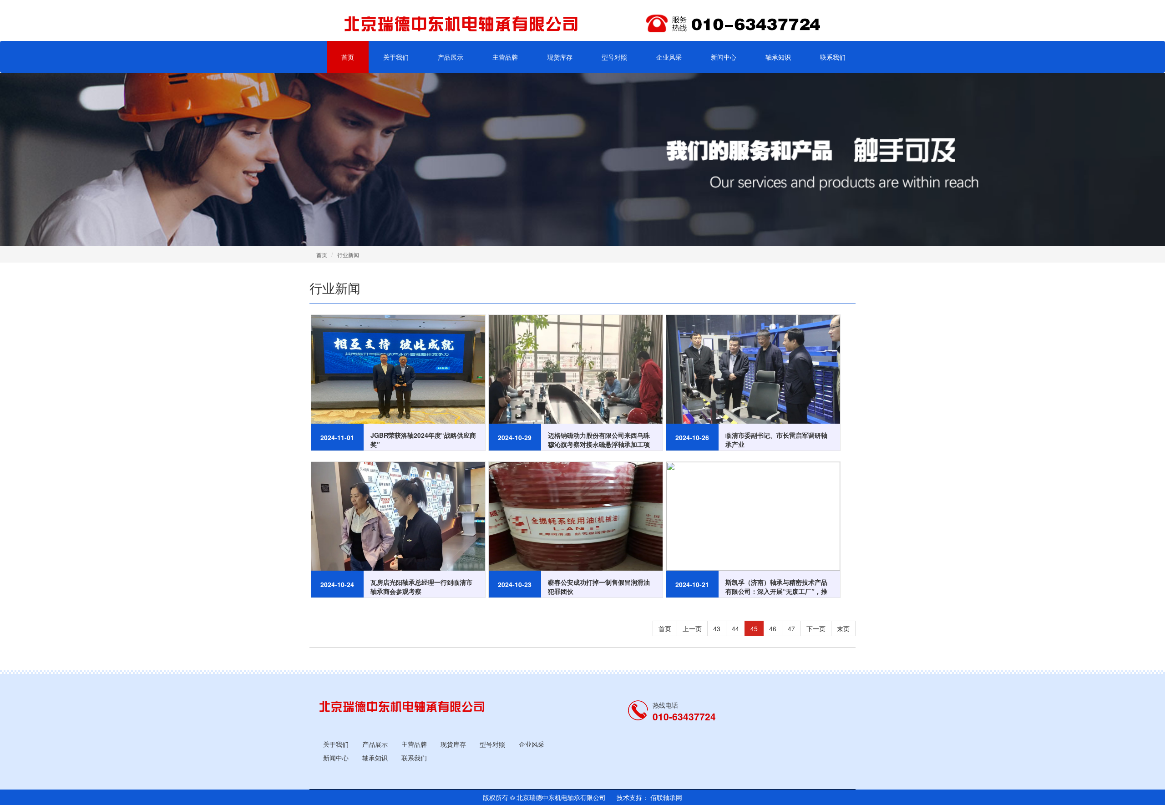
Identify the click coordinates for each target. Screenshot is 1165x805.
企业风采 (669, 56)
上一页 (692, 628)
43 (716, 628)
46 (772, 628)
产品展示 (450, 56)
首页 (347, 56)
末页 (843, 628)
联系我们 (833, 56)
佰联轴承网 (665, 797)
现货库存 (559, 56)
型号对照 (614, 56)
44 (735, 628)
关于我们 (396, 56)
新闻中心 (723, 56)
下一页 (816, 628)
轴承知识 (778, 56)
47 (791, 628)
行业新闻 (348, 254)
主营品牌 (505, 56)
